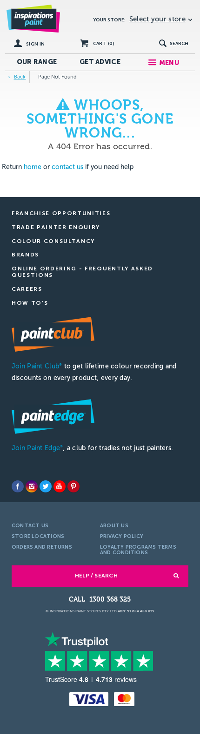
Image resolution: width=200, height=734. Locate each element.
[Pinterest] (73, 486)
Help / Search (96, 575)
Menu (169, 63)
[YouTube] (59, 486)
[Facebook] (18, 486)
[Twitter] (46, 486)
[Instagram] (32, 486)
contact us (67, 167)
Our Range (37, 62)
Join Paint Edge (37, 448)
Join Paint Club (37, 366)
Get (100, 62)
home (32, 167)
